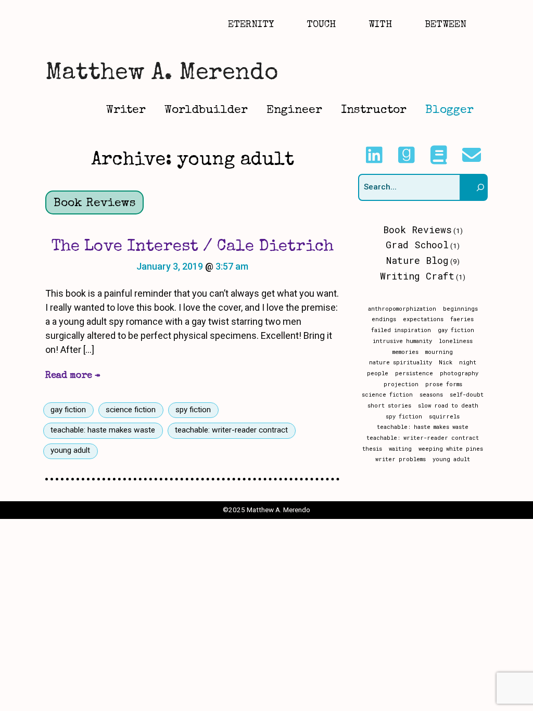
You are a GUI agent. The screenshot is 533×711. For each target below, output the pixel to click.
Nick (445, 362)
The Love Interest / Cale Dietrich (193, 247)
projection (401, 384)
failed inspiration (401, 330)
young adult (70, 450)
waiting (400, 449)
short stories (389, 405)
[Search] (474, 187)
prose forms (443, 384)
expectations (423, 319)
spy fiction (193, 409)
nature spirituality (400, 362)
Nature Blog (417, 260)
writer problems (400, 459)
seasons (431, 394)
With (380, 25)
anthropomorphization (402, 309)
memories (405, 352)
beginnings (460, 309)
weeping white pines (450, 449)
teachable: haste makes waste (102, 430)
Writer (126, 111)
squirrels (444, 416)
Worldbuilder (206, 111)
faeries (462, 319)
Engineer (294, 111)
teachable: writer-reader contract (231, 430)
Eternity (251, 25)
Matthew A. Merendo (161, 73)
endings (384, 319)
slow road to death (448, 405)
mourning (439, 352)
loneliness (456, 341)
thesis (372, 449)
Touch (321, 25)
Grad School (417, 244)
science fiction (131, 409)
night (467, 362)
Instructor (374, 111)
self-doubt (467, 394)
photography (459, 373)
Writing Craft (417, 276)
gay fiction (68, 409)
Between (445, 25)
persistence (414, 373)
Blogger (449, 111)
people (377, 373)
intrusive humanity (402, 341)
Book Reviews (95, 204)
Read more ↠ (72, 375)
